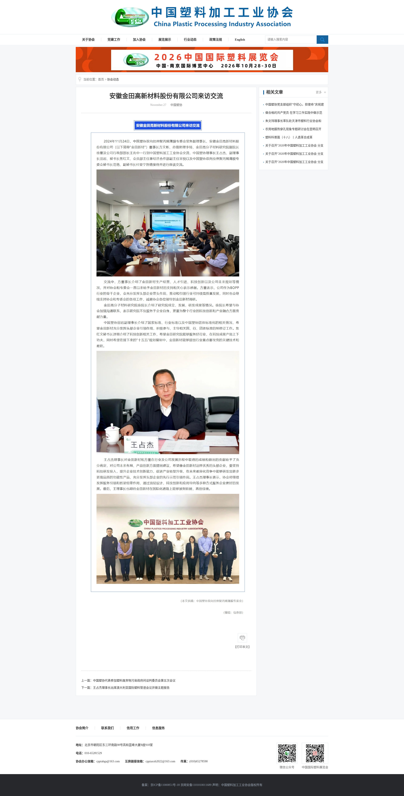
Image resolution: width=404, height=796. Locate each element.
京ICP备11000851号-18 (165, 785)
